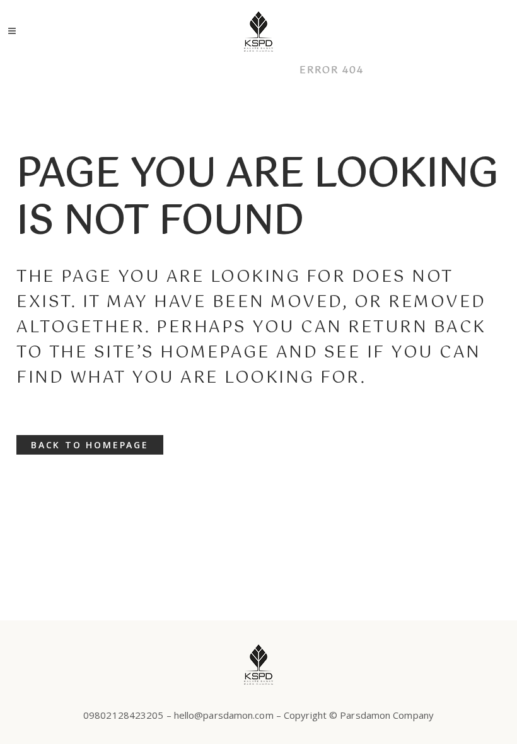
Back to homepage (90, 445)
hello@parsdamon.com (224, 715)
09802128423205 (123, 715)
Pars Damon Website (220, 70)
